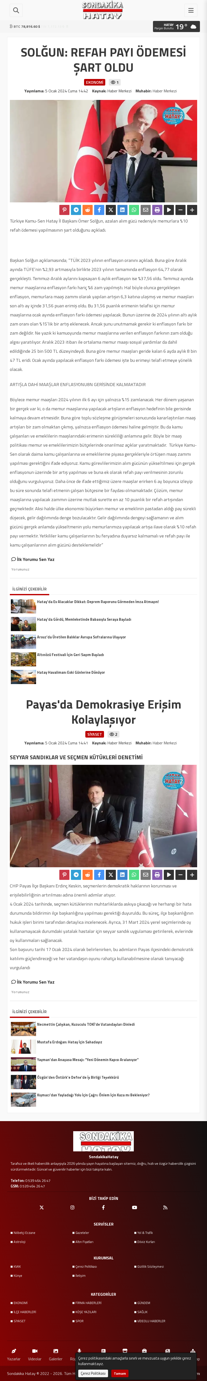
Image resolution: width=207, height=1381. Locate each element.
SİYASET (19, 1320)
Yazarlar (13, 1359)
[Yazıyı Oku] (169, 210)
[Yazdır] (157, 210)
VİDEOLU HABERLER (151, 1320)
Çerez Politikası (86, 1266)
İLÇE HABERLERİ (25, 1311)
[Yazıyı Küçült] (180, 210)
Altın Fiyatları (84, 1241)
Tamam (120, 1373)
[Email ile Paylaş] (146, 210)
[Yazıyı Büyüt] (192, 210)
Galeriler (55, 1359)
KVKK (17, 1266)
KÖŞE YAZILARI (85, 1311)
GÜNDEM (143, 1302)
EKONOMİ (21, 1302)
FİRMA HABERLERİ (88, 1302)
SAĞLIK (142, 1311)
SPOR (79, 1320)
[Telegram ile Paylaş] (76, 210)
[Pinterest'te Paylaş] (64, 210)
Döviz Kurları (146, 1241)
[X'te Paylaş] (111, 210)
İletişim (80, 1275)
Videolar (34, 1359)
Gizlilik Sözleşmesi (150, 1266)
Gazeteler (82, 1232)
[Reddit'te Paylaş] (88, 210)
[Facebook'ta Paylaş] (99, 210)
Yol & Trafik (145, 1232)
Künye (18, 1275)
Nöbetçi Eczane (24, 1232)
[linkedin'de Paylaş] (122, 210)
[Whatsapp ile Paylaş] (134, 210)
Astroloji (19, 1241)
